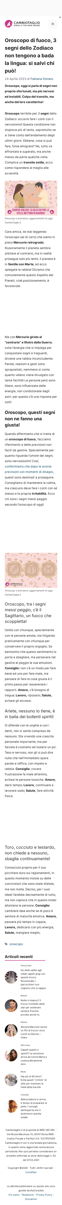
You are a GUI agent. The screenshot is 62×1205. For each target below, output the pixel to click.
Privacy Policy (44, 1194)
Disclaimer (31, 1199)
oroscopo (16, 944)
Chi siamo (14, 1194)
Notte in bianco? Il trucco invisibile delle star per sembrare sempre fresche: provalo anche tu (33, 1007)
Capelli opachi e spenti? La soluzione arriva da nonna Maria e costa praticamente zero (34, 1057)
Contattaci (31, 1172)
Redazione (28, 1194)
